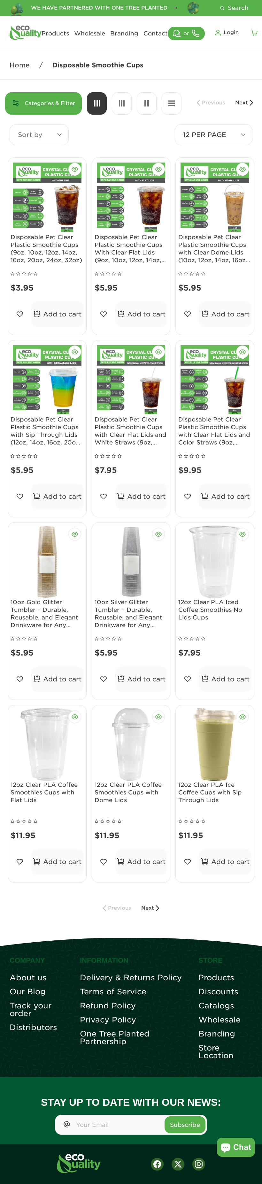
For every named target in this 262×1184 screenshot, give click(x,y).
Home (20, 65)
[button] (59, 135)
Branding (124, 33)
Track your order (30, 1009)
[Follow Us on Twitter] (178, 1164)
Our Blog (28, 992)
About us (28, 978)
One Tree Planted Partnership (115, 1037)
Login (231, 32)
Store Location (216, 1051)
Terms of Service (113, 992)
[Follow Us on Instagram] (198, 1164)
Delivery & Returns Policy (131, 978)
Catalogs (216, 1006)
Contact (155, 33)
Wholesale (89, 33)
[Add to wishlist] (20, 314)
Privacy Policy (108, 1020)
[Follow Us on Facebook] (157, 1164)
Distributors (33, 1027)
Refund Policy (108, 1006)
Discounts (218, 992)
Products (55, 33)
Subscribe (185, 1124)
